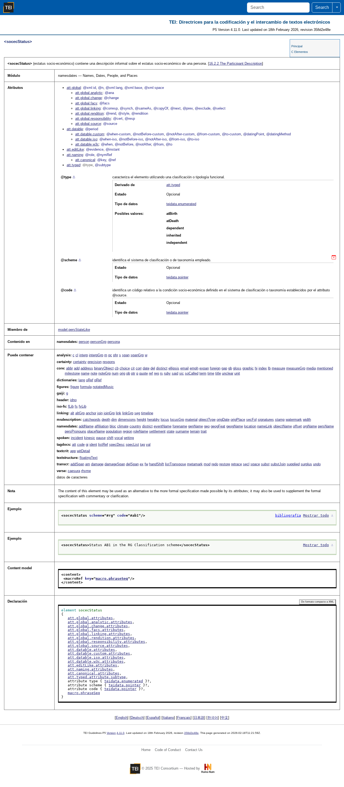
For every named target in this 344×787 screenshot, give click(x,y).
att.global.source (88, 124)
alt (72, 413)
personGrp (98, 342)
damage (97, 464)
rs (161, 373)
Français (184, 718)
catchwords (92, 420)
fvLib (82, 406)
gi (87, 445)
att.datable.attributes (91, 650)
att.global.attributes (90, 618)
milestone (72, 373)
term (202, 373)
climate (122, 426)
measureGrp (295, 368)
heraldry (153, 420)
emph (194, 368)
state (170, 431)
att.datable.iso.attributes (96, 657)
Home (145, 750)
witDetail (83, 451)
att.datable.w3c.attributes (96, 661)
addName (86, 426)
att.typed (73, 165)
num (115, 373)
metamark (195, 464)
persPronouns (75, 431)
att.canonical (85, 160)
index (263, 368)
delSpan (132, 464)
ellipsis (174, 368)
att (74, 445)
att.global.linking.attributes (99, 634)
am (87, 464)
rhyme (86, 471)
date (146, 368)
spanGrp (137, 355)
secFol (251, 420)
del (152, 368)
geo (207, 426)
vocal (118, 438)
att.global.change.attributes (98, 626)
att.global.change (88, 98)
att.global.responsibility (93, 119)
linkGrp (127, 413)
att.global (74, 88)
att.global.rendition (89, 113)
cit (133, 368)
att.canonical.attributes (93, 673)
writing (129, 438)
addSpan (77, 464)
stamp (280, 420)
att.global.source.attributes (98, 646)
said (175, 373)
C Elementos (299, 51)
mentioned (325, 368)
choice (125, 368)
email (184, 368)
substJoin (278, 464)
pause (101, 438)
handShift (156, 464)
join (100, 413)
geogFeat (218, 426)
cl (77, 355)
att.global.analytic (89, 93)
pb (128, 373)
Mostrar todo (316, 515)
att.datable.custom (89, 134)
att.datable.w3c (87, 144)
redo (215, 464)
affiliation (102, 426)
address (87, 368)
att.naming (75, 155)
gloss (237, 368)
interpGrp (96, 355)
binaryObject (104, 368)
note (94, 373)
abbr (69, 368)
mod (207, 464)
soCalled (191, 373)
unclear (227, 373)
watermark (294, 420)
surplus (306, 464)
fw (146, 464)
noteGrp (104, 373)
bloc (113, 426)
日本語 (199, 718)
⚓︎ (74, 177)
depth (106, 420)
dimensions (127, 420)
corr (139, 368)
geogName (234, 426)
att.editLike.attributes (92, 665)
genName (195, 426)
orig (122, 373)
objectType (207, 420)
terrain (195, 431)
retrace (236, 464)
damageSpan (115, 464)
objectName (282, 426)
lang (81, 380)
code (81, 445)
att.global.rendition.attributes (101, 638)
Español (153, 718)
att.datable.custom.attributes (99, 653)
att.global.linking (88, 108)
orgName (310, 426)
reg (156, 373)
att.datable (75, 129)
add (77, 368)
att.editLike (75, 149)
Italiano (168, 718)
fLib (71, 406)
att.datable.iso (86, 139)
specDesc (117, 445)
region (127, 431)
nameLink (264, 426)
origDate (223, 420)
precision (95, 362)
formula (86, 387)
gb (230, 368)
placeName (96, 431)
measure (278, 368)
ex (142, 464)
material (191, 420)
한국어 (212, 718)
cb (117, 368)
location (250, 426)
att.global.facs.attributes (96, 630)
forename (180, 426)
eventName (162, 426)
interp (83, 355)
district (147, 426)
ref (151, 373)
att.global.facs (86, 103)
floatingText (89, 458)
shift (110, 438)
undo (317, 464)
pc (110, 355)
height (141, 420)
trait (204, 431)
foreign (215, 368)
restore (224, 464)
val (148, 445)
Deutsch (137, 718)
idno (73, 400)
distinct (161, 368)
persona (114, 342)
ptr (133, 373)
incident (77, 438)
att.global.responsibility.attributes (106, 642)
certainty (80, 362)
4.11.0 (120, 732)
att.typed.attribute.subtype (97, 677)
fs (76, 406)
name (85, 373)
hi (256, 368)
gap (224, 368)
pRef (98, 380)
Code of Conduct (168, 750)
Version (111, 732)
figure (74, 387)
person (84, 342)
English (121, 718)
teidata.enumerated (181, 204)
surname (182, 431)
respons (109, 362)
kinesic (89, 438)
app (73, 451)
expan (204, 368)
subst (265, 464)
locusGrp (177, 420)
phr (115, 355)
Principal (296, 46)
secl (246, 464)
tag (142, 445)
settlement (157, 431)
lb (269, 368)
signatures (266, 420)
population (114, 431)
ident (93, 445)
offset (297, 426)
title (218, 373)
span (126, 355)
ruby (167, 373)
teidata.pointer (177, 277)
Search (322, 7)
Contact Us (194, 750)
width (307, 420)
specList (132, 445)
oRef (89, 380)
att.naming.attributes (90, 669)
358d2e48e (191, 732)
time (210, 373)
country (135, 426)
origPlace (238, 420)
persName (326, 426)
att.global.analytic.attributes (100, 622)
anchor (91, 413)
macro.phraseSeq (112, 578)
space (255, 464)
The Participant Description (235, 63)
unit (237, 373)
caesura (74, 471)
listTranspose (175, 464)
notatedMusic (103, 387)
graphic (248, 368)
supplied (293, 464)
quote (143, 373)
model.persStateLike (74, 330)
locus (165, 420)
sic (181, 373)
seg (137, 413)
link (118, 413)
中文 (224, 718)
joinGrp (109, 413)
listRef (103, 445)
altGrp (80, 413)
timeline (147, 413)
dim (114, 420)
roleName (140, 431)
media (311, 368)
